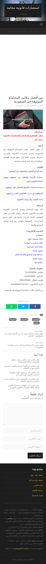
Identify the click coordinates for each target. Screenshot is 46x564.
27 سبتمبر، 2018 (37, 106)
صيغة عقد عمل (36, 475)
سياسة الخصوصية (21, 548)
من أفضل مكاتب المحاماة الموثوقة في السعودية (26, 99)
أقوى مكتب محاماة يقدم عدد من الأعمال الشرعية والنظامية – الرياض (24, 333)
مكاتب (36, 323)
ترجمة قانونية (37, 490)
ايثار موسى (28, 106)
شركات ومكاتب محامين (30, 315)
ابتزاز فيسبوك (37, 495)
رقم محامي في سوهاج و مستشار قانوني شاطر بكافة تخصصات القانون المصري (23, 386)
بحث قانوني (38, 485)
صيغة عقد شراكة (36, 480)
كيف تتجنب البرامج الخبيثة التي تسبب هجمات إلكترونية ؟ (25, 345)
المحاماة (23, 319)
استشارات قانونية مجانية (23, 7)
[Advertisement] (23, 69)
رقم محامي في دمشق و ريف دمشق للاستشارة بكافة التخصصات (25, 361)
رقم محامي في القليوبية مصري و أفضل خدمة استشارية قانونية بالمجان (22, 380)
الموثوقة (12, 319)
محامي (10, 518)
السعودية (35, 319)
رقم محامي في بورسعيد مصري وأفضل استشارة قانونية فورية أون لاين (24, 373)
